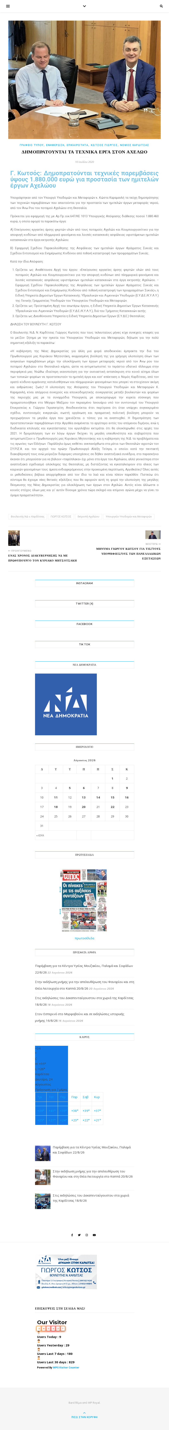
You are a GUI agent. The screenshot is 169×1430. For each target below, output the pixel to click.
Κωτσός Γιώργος (104, 145)
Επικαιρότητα (77, 145)
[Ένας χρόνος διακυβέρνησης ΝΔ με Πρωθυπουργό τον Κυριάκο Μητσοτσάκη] (16, 538)
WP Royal (94, 1402)
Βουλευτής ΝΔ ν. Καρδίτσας (27, 516)
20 (84, 807)
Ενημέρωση (55, 145)
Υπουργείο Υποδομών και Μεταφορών (129, 516)
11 (56, 797)
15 (112, 797)
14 (98, 797)
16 (127, 797)
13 (84, 797)
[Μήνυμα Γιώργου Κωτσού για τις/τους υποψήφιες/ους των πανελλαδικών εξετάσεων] (153, 534)
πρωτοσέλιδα (84, 938)
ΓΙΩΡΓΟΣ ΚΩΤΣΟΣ (61, 516)
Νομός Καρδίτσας (134, 145)
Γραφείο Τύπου (32, 145)
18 (56, 807)
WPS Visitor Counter (66, 1367)
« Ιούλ (40, 835)
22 (112, 807)
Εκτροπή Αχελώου (88, 516)
